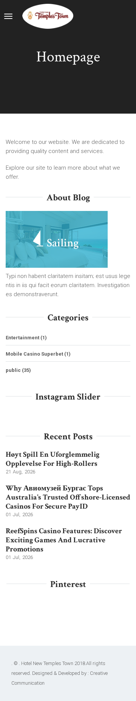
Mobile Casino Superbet (34, 354)
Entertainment (22, 337)
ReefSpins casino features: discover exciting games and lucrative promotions (64, 540)
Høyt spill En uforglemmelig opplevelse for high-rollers (52, 459)
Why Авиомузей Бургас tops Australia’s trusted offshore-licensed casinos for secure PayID (68, 497)
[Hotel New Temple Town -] (47, 16)
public (13, 370)
